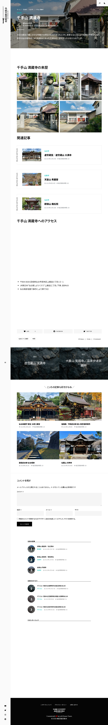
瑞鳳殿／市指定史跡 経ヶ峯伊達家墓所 (75, 424)
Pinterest (5, 719)
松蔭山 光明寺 (66, 462)
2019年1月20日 (67, 465)
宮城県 (25, 9)
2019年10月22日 (26, 427)
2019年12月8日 (67, 427)
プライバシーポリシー (61, 705)
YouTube (5, 705)
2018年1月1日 (25, 465)
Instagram (5, 714)
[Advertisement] (59, 57)
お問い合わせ (74, 705)
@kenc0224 (27, 23)
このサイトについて (46, 705)
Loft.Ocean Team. (66, 716)
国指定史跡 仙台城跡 (27, 462)
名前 (19, 510)
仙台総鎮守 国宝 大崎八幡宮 (29, 424)
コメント (20, 492)
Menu (5, 362)
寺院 (33, 339)
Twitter (5, 710)
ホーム (18, 9)
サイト (77, 510)
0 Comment (97, 339)
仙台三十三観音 (23, 339)
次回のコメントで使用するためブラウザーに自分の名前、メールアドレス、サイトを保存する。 (47, 519)
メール (49, 510)
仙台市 (31, 9)
